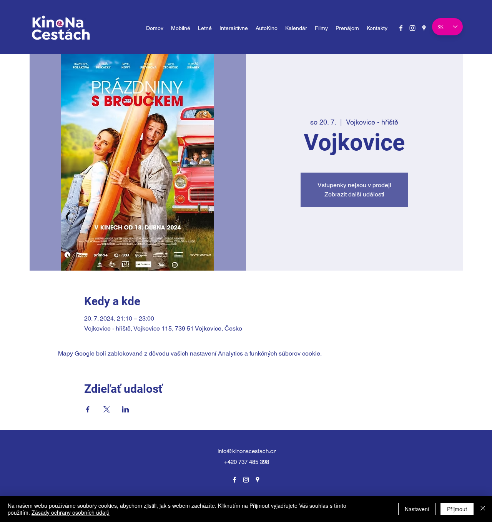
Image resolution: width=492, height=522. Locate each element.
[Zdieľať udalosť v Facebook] (87, 409)
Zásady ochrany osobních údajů (71, 512)
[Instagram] (412, 28)
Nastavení (417, 509)
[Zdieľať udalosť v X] (106, 409)
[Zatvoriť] (482, 509)
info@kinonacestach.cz (247, 451)
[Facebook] (401, 28)
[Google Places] (424, 28)
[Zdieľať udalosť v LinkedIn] (125, 409)
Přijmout (457, 509)
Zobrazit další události (354, 194)
